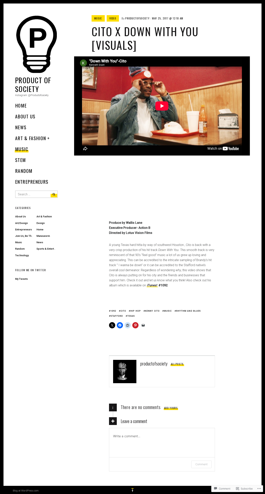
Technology (22, 255)
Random (24, 170)
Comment (201, 464)
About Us (25, 116)
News (21, 127)
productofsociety (137, 18)
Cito (123, 311)
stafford (117, 316)
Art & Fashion (30, 138)
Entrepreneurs (31, 181)
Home (21, 105)
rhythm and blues (188, 311)
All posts (177, 364)
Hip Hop (135, 311)
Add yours (171, 408)
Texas (131, 316)
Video (112, 18)
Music (21, 148)
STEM (20, 159)
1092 (113, 311)
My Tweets (21, 278)
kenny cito (152, 311)
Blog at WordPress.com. (26, 490)
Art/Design (21, 223)
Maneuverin (43, 235)
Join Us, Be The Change (28, 235)
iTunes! (152, 285)
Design (40, 223)
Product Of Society (33, 84)
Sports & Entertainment (49, 248)
